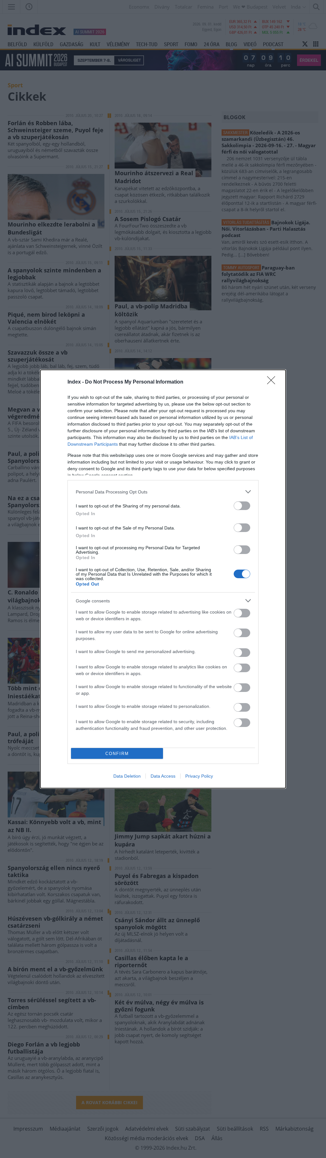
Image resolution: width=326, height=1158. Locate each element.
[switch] (242, 505)
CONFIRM (117, 753)
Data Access (163, 776)
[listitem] (163, 491)
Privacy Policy (199, 776)
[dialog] (163, 579)
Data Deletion (127, 776)
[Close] (273, 382)
